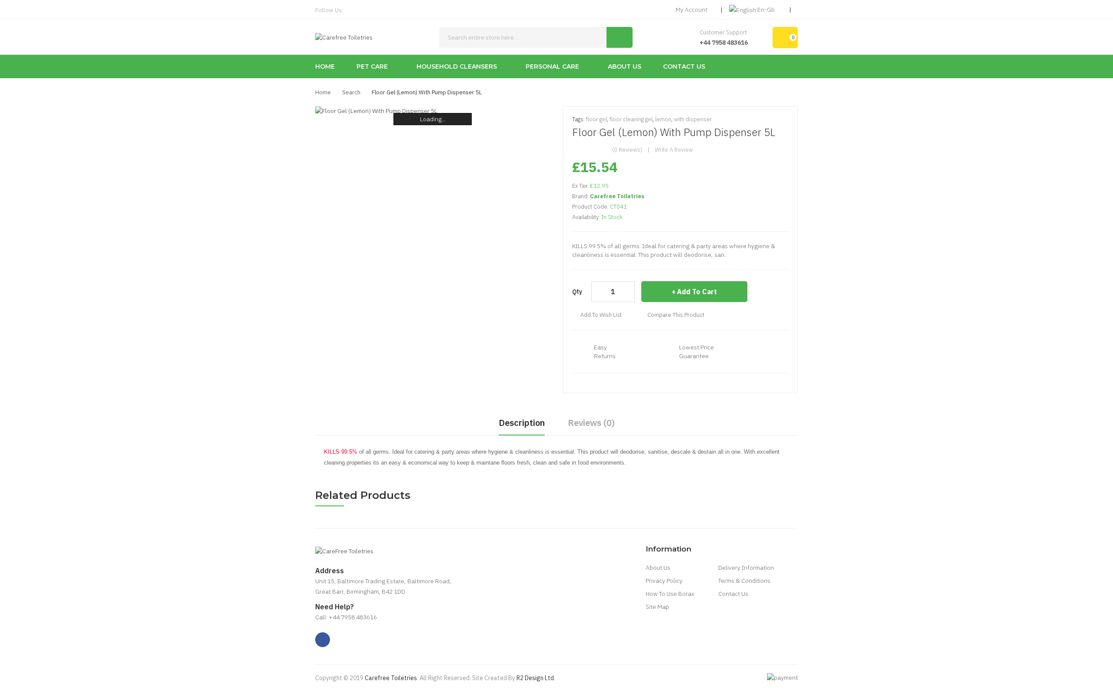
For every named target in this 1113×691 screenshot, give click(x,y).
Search (351, 92)
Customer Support (723, 32)
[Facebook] (352, 10)
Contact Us (733, 594)
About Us (658, 567)
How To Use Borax (670, 594)
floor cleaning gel (631, 119)
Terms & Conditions (744, 581)
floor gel (596, 119)
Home (323, 92)
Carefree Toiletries (617, 196)
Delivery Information (746, 567)
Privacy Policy (664, 581)
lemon (663, 119)
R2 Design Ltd (535, 678)
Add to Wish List (601, 315)
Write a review (674, 150)
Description (522, 423)
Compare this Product (675, 315)
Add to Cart (697, 291)
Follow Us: (329, 10)
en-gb (766, 9)
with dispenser (693, 119)
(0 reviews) (627, 150)
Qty (577, 292)
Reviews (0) (591, 423)
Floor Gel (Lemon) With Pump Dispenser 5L (427, 92)
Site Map (657, 607)
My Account (691, 9)
